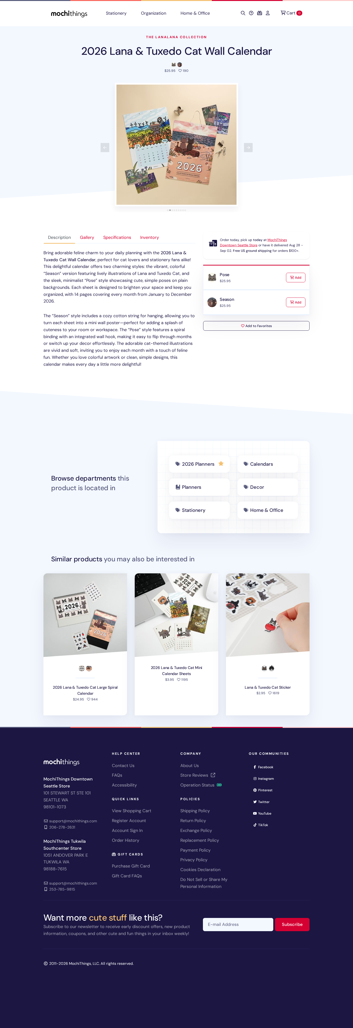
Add (299, 277)
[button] (176, 144)
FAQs (117, 775)
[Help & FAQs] (251, 13)
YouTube (266, 813)
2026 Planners (198, 464)
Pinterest (267, 790)
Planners (191, 487)
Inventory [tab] (149, 237)
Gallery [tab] (87, 237)
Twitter (265, 801)
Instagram (267, 778)
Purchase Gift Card (131, 866)
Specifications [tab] (117, 237)
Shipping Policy (195, 811)
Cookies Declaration (200, 870)
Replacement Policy (199, 840)
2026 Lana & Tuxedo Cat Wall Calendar (176, 51)
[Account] (268, 13)
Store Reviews (194, 775)
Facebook (267, 767)
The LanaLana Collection (176, 37)
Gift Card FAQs (127, 876)
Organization (153, 13)
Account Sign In (127, 830)
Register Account (129, 821)
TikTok (264, 825)
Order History (125, 840)
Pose (224, 275)
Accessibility (124, 785)
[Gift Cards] (259, 13)
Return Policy (193, 821)
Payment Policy (195, 850)
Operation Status (198, 785)
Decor (257, 487)
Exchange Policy (196, 830)
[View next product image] (248, 147)
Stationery (116, 13)
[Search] (243, 13)
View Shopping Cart (131, 811)
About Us (189, 765)
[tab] (168, 210)
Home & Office (195, 13)
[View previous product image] (105, 147)
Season (227, 299)
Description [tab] (59, 237)
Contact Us (123, 765)
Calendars (261, 464)
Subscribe (296, 924)
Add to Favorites (258, 326)
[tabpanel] (119, 308)
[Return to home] (69, 13)
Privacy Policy (193, 860)
